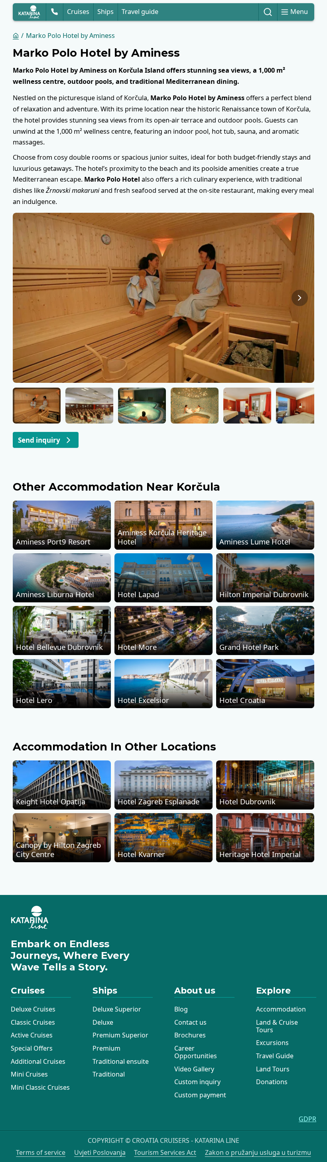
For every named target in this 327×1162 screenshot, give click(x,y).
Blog (181, 1009)
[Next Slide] (300, 298)
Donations (272, 1081)
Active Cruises (32, 1035)
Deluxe (103, 1022)
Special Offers (32, 1048)
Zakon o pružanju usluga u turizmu (258, 1152)
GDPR (307, 1119)
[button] (37, 406)
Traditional (109, 1074)
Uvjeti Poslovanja (100, 1152)
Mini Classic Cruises (40, 1087)
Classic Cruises (33, 1022)
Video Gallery (194, 1069)
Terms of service (40, 1152)
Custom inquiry (197, 1081)
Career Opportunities (195, 1052)
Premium (106, 1048)
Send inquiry (39, 440)
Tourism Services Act (165, 1152)
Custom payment (200, 1095)
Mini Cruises (29, 1074)
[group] (163, 297)
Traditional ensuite (121, 1061)
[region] (163, 297)
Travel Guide (275, 1055)
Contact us (190, 1022)
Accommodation (281, 1009)
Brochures (190, 1035)
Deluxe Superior (117, 1009)
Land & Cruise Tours (277, 1026)
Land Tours (273, 1069)
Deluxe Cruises (33, 1009)
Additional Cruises (38, 1061)
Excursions (272, 1042)
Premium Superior (120, 1035)
